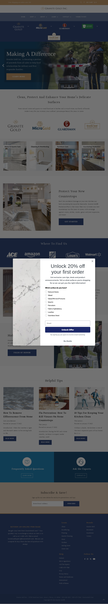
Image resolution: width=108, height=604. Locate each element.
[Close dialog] (92, 261)
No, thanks (68, 341)
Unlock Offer (68, 329)
